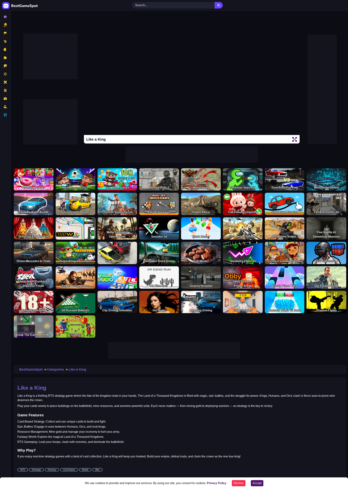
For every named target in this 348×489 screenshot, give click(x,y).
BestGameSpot (31, 369)
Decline (239, 483)
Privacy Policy (216, 483)
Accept (257, 483)
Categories (55, 369)
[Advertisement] (50, 56)
